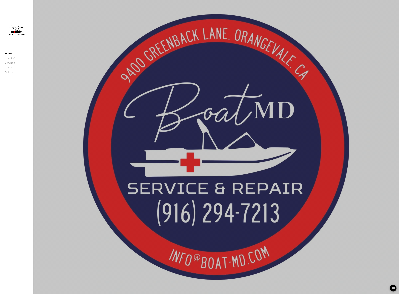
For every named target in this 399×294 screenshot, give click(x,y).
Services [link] (10, 62)
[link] (16, 30)
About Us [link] (10, 58)
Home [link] (8, 53)
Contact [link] (9, 67)
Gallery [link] (9, 72)
